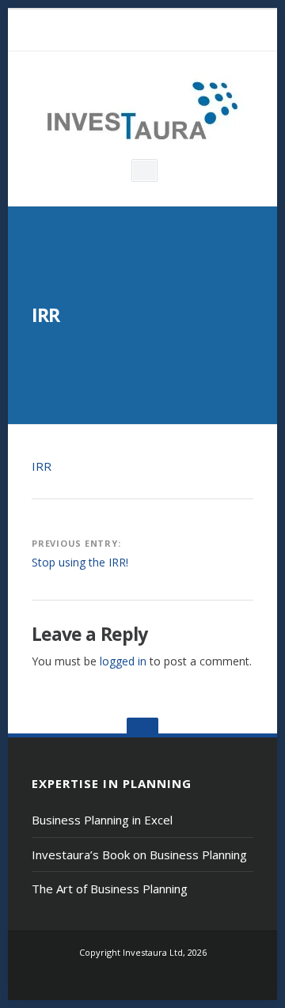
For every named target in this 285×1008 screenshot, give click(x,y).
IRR (41, 466)
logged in (123, 661)
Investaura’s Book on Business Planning (139, 854)
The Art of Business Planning (110, 888)
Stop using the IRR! (80, 562)
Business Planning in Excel (102, 820)
